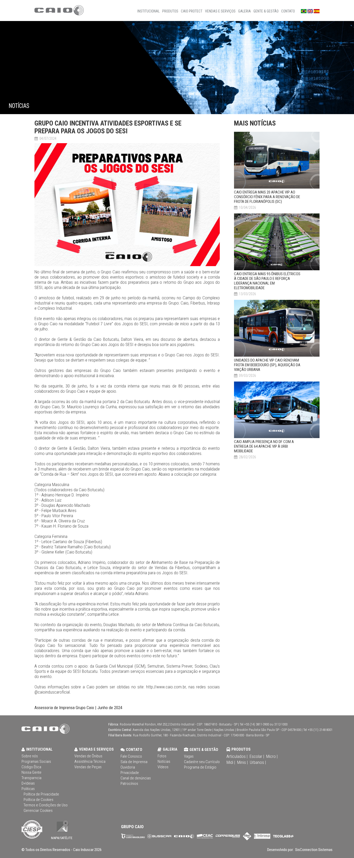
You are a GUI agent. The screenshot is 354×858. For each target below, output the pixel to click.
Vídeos (163, 767)
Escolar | (257, 756)
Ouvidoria (128, 767)
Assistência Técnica (89, 761)
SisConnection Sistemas (313, 849)
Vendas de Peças (88, 767)
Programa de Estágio (200, 767)
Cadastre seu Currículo (202, 761)
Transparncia (31, 778)
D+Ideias (28, 783)
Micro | (272, 756)
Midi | (230, 762)
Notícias (164, 761)
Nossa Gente (31, 772)
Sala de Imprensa (134, 761)
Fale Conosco (131, 756)
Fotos (162, 756)
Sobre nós (30, 756)
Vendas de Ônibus (88, 756)
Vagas (189, 756)
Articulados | (236, 756)
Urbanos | (258, 762)
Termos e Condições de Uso (46, 805)
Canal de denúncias (136, 778)
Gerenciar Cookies (38, 810)
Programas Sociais (36, 761)
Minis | (242, 762)
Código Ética (31, 767)
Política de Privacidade (41, 794)
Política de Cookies (38, 799)
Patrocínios (129, 783)
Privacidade (130, 772)
